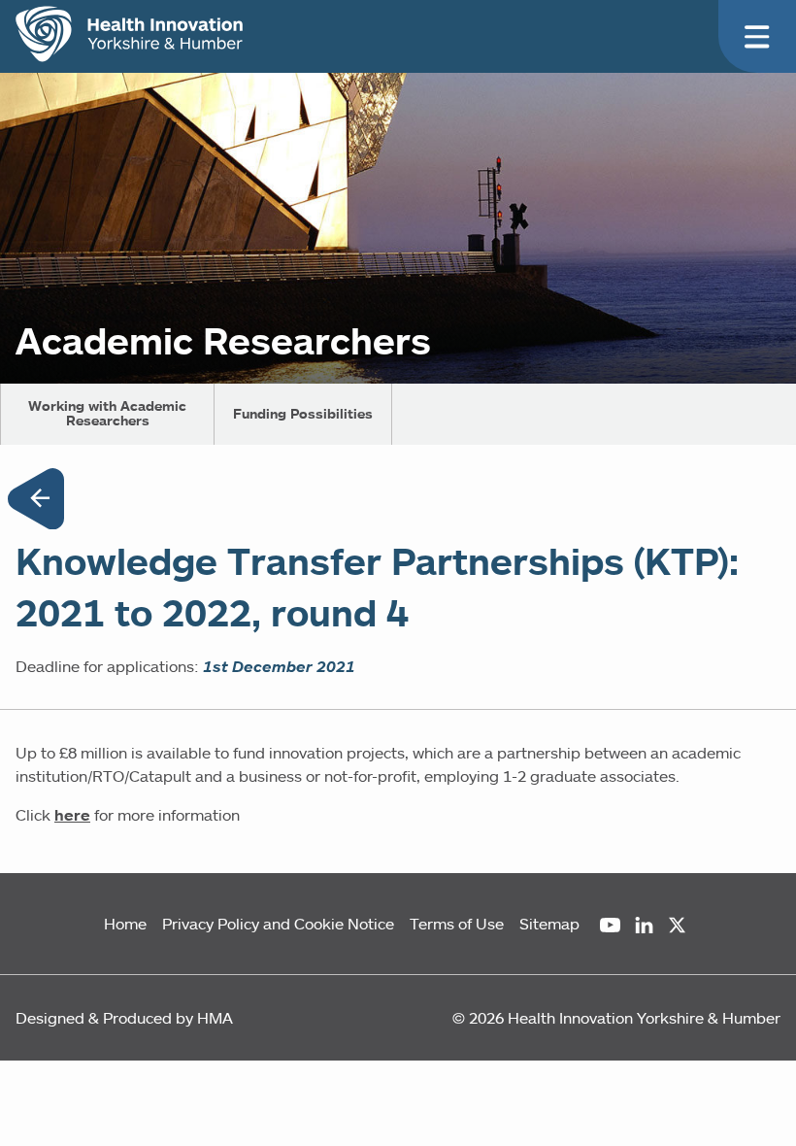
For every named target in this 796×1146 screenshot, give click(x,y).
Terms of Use (457, 923)
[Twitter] (677, 925)
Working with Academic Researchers (107, 413)
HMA (215, 1018)
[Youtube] (610, 925)
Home (125, 923)
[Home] (129, 34)
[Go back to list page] (36, 502)
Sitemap (549, 923)
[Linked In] (644, 925)
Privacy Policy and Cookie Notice (278, 923)
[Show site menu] (757, 37)
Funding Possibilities (303, 413)
